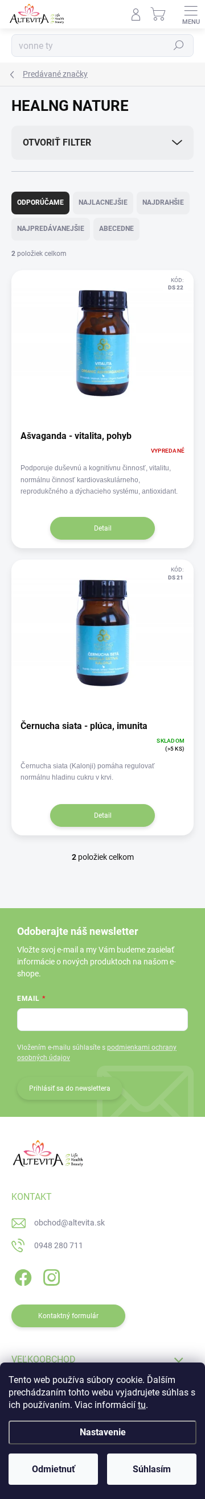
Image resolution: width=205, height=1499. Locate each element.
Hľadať (179, 45)
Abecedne (116, 229)
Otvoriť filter (57, 142)
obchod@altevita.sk (69, 1222)
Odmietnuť (53, 1469)
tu (142, 1404)
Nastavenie (103, 1432)
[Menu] (191, 14)
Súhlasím (152, 1469)
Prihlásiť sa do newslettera (69, 1088)
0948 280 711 (58, 1245)
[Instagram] (50, 1276)
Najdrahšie (163, 202)
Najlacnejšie (103, 202)
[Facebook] (21, 1276)
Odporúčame (40, 202)
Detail (103, 528)
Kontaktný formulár (68, 1316)
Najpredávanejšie (50, 229)
